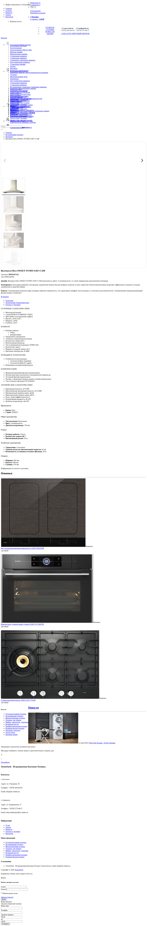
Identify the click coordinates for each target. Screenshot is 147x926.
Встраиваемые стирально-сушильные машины (28, 87)
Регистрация (40, 13)
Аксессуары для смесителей (21, 120)
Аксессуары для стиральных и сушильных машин (29, 111)
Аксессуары (10, 732)
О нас (8, 825)
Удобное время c (7, 915)
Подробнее (5, 762)
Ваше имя (5, 906)
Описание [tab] (9, 301)
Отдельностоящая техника (16, 714)
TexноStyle (19, 870)
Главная (9, 8)
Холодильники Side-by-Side (21, 50)
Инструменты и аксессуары (21, 117)
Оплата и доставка (13, 831)
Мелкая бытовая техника (15, 718)
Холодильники (16, 48)
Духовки (13, 75)
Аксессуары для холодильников (22, 113)
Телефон (4, 910)
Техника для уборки (13, 720)
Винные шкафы (16, 52)
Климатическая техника (15, 728)
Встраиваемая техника (14, 716)
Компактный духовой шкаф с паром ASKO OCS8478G (22, 624)
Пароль (4, 889)
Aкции (8, 15)
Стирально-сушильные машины (22, 60)
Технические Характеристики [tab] (17, 303)
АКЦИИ (50, 34)
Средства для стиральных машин (23, 88)
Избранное (35, 3)
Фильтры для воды (13, 730)
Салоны (9, 11)
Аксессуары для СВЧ (18, 109)
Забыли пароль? (7, 897)
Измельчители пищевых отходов (23, 122)
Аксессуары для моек (18, 118)
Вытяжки (13, 68)
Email (3, 887)
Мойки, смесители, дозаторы (17, 722)
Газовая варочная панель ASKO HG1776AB (18, 700)
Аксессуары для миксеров (20, 94)
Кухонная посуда (12, 724)
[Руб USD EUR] (33, 7)
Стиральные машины (18, 56)
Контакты (9, 17)
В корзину (5, 297)
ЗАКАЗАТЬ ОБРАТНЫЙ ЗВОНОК (74, 34)
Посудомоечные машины (20, 62)
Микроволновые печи (18, 77)
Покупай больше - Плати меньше (102, 743)
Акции (8, 827)
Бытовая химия (11, 734)
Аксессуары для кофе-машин (21, 105)
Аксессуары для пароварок (20, 107)
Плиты (13, 66)
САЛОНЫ (50, 30)
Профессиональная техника (16, 726)
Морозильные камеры (18, 54)
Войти (32, 13)
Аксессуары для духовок (19, 103)
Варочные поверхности (19, 70)
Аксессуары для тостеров (20, 92)
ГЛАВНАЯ (49, 27)
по (2, 919)
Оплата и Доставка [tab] (13, 305)
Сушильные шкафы (17, 64)
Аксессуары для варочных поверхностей (26, 99)
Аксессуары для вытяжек (20, 101)
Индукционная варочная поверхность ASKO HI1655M (22, 548)
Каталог (4, 38)
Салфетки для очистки (19, 90)
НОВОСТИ (50, 32)
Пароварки (14, 79)
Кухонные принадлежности (21, 115)
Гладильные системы (18, 46)
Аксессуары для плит (18, 97)
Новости (9, 13)
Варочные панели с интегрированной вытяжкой (29, 73)
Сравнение (35, 5)
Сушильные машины (18, 58)
